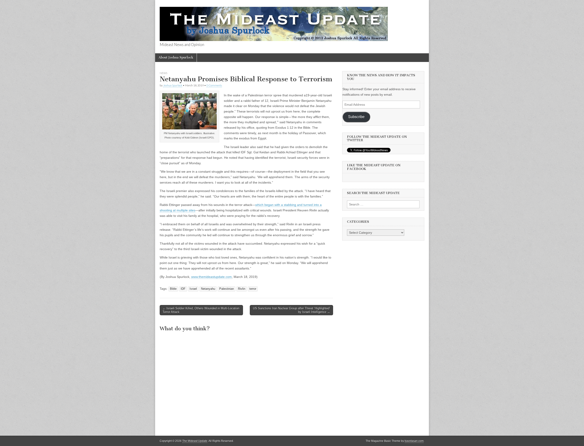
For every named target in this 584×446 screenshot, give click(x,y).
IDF (183, 288)
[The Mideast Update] (273, 21)
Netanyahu (208, 288)
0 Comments (214, 85)
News (163, 73)
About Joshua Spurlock (176, 57)
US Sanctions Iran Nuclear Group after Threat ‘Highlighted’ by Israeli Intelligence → (291, 310)
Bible (173, 288)
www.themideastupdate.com (211, 277)
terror (252, 288)
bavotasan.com (414, 441)
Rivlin (241, 288)
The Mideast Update (194, 441)
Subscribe (356, 117)
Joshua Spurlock (172, 85)
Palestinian (226, 288)
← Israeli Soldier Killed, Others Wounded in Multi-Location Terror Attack (201, 310)
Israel (193, 288)
